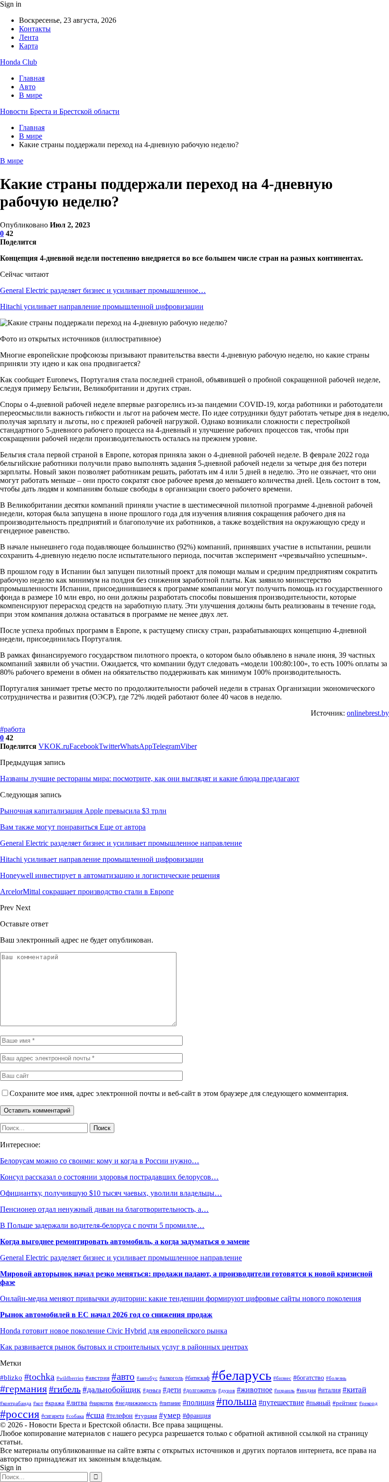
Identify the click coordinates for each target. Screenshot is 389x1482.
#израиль (284, 1390)
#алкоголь (171, 1378)
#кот (38, 1403)
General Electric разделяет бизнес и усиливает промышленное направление (121, 1258)
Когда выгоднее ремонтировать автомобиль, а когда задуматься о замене (125, 1241)
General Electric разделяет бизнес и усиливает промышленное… (103, 290)
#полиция (198, 1402)
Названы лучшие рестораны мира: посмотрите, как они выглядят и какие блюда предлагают (149, 778)
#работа (12, 729)
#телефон (119, 1415)
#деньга (152, 1390)
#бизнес (282, 1378)
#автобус (147, 1378)
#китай (354, 1389)
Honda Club (18, 62)
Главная (32, 78)
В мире (30, 95)
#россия (19, 1414)
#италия (329, 1390)
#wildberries (69, 1378)
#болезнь (336, 1378)
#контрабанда (15, 1403)
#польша (236, 1401)
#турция (146, 1415)
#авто (123, 1376)
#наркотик (101, 1403)
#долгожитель (199, 1390)
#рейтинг (345, 1403)
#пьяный (318, 1402)
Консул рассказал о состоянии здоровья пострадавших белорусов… (109, 1177)
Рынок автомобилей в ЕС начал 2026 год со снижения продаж (106, 1315)
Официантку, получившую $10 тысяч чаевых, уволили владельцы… (111, 1193)
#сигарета (52, 1416)
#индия (306, 1390)
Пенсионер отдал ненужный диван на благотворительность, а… (104, 1209)
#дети (172, 1389)
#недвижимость (136, 1402)
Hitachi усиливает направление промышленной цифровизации (102, 306)
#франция (197, 1415)
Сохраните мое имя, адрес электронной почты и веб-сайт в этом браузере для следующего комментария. (178, 1093)
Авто (27, 87)
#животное (254, 1390)
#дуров (226, 1390)
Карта (28, 46)
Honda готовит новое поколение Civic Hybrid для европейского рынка (113, 1331)
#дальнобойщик (112, 1389)
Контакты (35, 29)
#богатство (308, 1377)
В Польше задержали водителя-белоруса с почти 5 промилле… (102, 1225)
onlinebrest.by (368, 713)
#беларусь (241, 1375)
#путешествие (281, 1402)
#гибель (65, 1389)
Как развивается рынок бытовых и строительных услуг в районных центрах (124, 1347)
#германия (23, 1389)
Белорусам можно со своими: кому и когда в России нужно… (99, 1161)
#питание (170, 1403)
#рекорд (368, 1403)
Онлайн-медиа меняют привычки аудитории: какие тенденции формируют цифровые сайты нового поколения (180, 1298)
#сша (95, 1415)
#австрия (97, 1378)
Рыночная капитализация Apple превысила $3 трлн (83, 811)
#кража (55, 1402)
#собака (75, 1416)
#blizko (11, 1377)
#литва (76, 1402)
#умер (170, 1415)
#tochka (39, 1376)
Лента (28, 37)
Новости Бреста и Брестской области (60, 111)
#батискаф (197, 1378)
